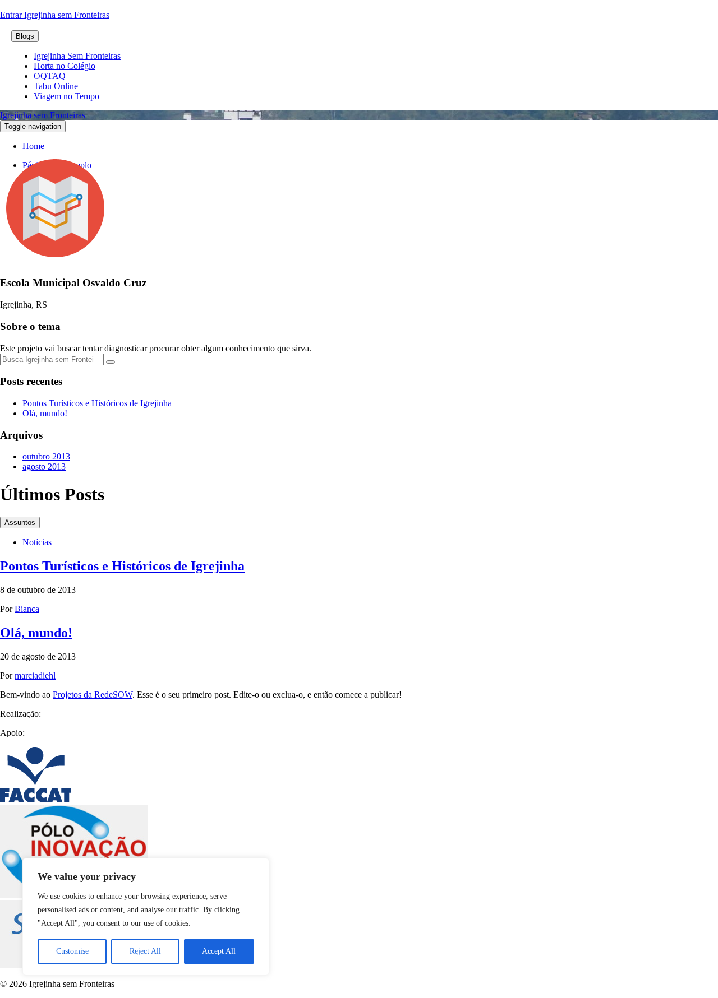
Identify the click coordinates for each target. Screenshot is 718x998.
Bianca (27, 609)
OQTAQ (50, 76)
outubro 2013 (46, 456)
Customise (72, 951)
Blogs (25, 36)
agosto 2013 (44, 466)
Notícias (37, 542)
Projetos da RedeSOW (92, 694)
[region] (145, 917)
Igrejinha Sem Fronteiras (77, 56)
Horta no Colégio (64, 66)
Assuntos (19, 522)
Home (33, 146)
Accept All (219, 951)
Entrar (12, 15)
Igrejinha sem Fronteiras (42, 115)
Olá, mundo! (44, 413)
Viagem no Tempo (66, 96)
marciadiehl (35, 675)
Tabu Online (56, 86)
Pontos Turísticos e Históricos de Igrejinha (97, 403)
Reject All (145, 951)
